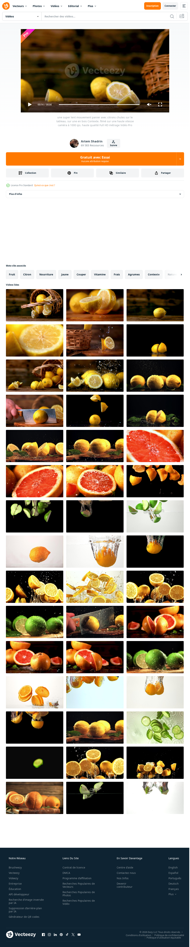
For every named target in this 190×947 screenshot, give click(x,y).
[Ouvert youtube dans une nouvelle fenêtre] (79, 934)
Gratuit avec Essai (94, 159)
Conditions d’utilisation (135, 935)
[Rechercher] (169, 16)
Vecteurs (18, 6)
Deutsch (171, 883)
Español (171, 873)
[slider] (97, 104)
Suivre (112, 145)
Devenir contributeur (122, 885)
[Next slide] (175, 274)
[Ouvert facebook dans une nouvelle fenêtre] (43, 934)
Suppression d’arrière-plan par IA (25, 909)
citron (27, 274)
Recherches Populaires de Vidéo (77, 902)
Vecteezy (13, 873)
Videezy (13, 878)
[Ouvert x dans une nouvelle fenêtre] (73, 934)
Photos (37, 6)
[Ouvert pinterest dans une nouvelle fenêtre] (61, 934)
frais (117, 274)
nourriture (46, 274)
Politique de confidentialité (166, 935)
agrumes (134, 274)
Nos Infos (120, 878)
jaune (64, 274)
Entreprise (14, 883)
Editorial (73, 6)
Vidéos (55, 6)
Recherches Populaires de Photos (77, 893)
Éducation (14, 889)
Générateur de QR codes (23, 916)
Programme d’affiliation (75, 878)
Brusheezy (14, 867)
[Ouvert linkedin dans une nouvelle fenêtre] (55, 934)
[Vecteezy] (6, 6)
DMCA (65, 873)
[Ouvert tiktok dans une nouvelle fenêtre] (67, 934)
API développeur (18, 894)
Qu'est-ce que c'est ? (44, 185)
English (170, 867)
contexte (154, 274)
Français (171, 889)
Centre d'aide (122, 867)
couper (81, 274)
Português (172, 878)
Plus (90, 6)
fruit (12, 274)
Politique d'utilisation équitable (161, 937)
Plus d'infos (15, 194)
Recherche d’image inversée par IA (20, 901)
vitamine (100, 274)
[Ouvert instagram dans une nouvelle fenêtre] (49, 934)
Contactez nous (123, 873)
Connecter (167, 5)
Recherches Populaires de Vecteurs (77, 885)
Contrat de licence (72, 867)
